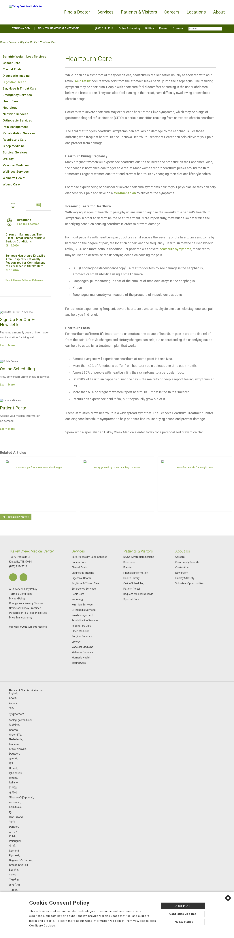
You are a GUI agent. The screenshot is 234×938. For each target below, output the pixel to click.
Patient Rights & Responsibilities (28, 612)
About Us (182, 551)
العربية (12, 702)
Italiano (13, 782)
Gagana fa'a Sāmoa (20, 860)
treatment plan (125, 193)
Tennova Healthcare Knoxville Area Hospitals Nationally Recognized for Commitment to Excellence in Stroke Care (25, 261)
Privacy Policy (17, 598)
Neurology (10, 107)
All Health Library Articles (16, 516)
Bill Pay (149, 28)
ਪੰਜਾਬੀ (12, 845)
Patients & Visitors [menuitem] (139, 12)
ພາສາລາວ (14, 802)
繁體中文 (14, 724)
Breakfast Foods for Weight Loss (195, 467)
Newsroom (181, 572)
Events (163, 28)
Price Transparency (20, 617)
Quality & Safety (184, 578)
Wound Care (11, 184)
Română (14, 850)
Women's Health (14, 178)
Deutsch (14, 753)
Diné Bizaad (16, 817)
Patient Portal (131, 588)
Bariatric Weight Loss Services (24, 56)
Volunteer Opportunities (189, 583)
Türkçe (13, 889)
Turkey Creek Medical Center (31, 551)
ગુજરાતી (13, 758)
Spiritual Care (131, 599)
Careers (180, 556)
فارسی (13, 831)
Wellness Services (16, 171)
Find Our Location (28, 224)
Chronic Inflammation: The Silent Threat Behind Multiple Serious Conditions (25, 238)
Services (13, 42)
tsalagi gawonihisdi (20, 720)
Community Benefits (187, 562)
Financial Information (135, 572)
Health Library (131, 578)
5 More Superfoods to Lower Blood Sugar (39, 467)
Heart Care (10, 101)
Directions (129, 562)
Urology (8, 159)
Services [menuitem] (105, 12)
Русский (14, 855)
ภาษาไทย (14, 884)
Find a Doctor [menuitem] (77, 12)
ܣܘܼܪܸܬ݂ (12, 874)
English (13, 693)
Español (13, 869)
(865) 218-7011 (104, 28)
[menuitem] (205, 29)
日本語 (13, 787)
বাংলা (11, 707)
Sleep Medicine (14, 146)
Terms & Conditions (20, 593)
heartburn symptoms (175, 249)
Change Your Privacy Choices (26, 603)
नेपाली (12, 821)
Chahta (13, 729)
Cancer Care (11, 63)
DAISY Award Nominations (138, 556)
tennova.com (21, 28)
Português (15, 841)
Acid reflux (83, 81)
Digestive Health (28, 42)
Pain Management (15, 127)
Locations (196, 12)
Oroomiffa (15, 734)
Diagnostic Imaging (16, 75)
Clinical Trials (12, 69)
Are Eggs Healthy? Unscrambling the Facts (116, 467)
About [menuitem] (219, 12)
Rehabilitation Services (19, 133)
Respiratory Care (15, 139)
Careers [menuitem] (171, 12)
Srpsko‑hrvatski (18, 864)
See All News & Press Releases (24, 280)
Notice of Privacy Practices (25, 608)
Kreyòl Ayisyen (17, 748)
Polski (12, 836)
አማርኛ (12, 697)
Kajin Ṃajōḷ (15, 807)
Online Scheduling (129, 28)
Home (3, 42)
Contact (178, 28)
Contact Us (182, 567)
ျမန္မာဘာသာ (16, 713)
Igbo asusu (15, 773)
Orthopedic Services (17, 120)
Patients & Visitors (138, 551)
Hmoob (13, 768)
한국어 (13, 792)
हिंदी (11, 763)
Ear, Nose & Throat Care (20, 88)
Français (14, 744)
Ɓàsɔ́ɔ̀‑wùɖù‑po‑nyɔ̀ (21, 797)
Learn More (7, 345)
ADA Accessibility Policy (23, 589)
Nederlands (15, 739)
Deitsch (13, 826)
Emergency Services (17, 95)
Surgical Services (15, 152)
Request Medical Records (138, 594)
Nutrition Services (15, 114)
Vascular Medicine (16, 165)
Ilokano (13, 777)
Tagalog (14, 879)
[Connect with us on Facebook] (13, 577)
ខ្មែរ (10, 812)
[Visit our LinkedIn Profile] (23, 577)
